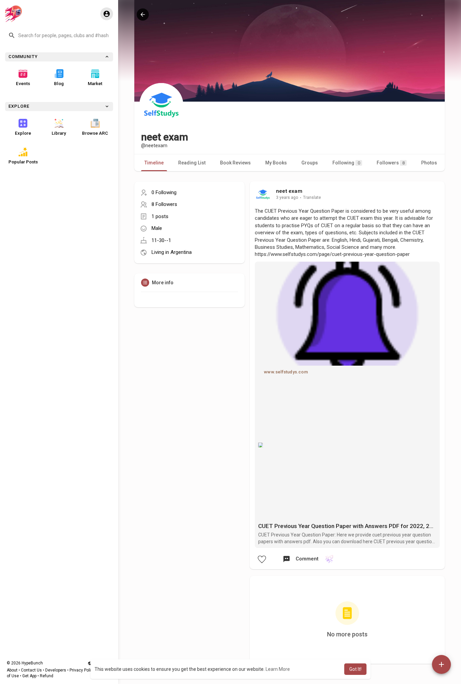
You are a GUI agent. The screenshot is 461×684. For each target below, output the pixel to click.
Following (346, 162)
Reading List (192, 162)
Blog (59, 83)
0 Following (164, 192)
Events (23, 83)
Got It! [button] (355, 669)
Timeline (154, 162)
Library (59, 133)
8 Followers (164, 204)
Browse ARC (95, 133)
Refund (46, 676)
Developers (55, 670)
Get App (29, 676)
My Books (276, 162)
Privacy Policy (82, 670)
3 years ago (287, 197)
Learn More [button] (278, 669)
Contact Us (31, 670)
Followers (391, 162)
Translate (312, 197)
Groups (309, 162)
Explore (23, 133)
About (12, 670)
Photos (429, 162)
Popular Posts (23, 161)
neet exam (289, 191)
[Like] (261, 559)
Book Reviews (235, 162)
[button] (59, 35)
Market (95, 83)
